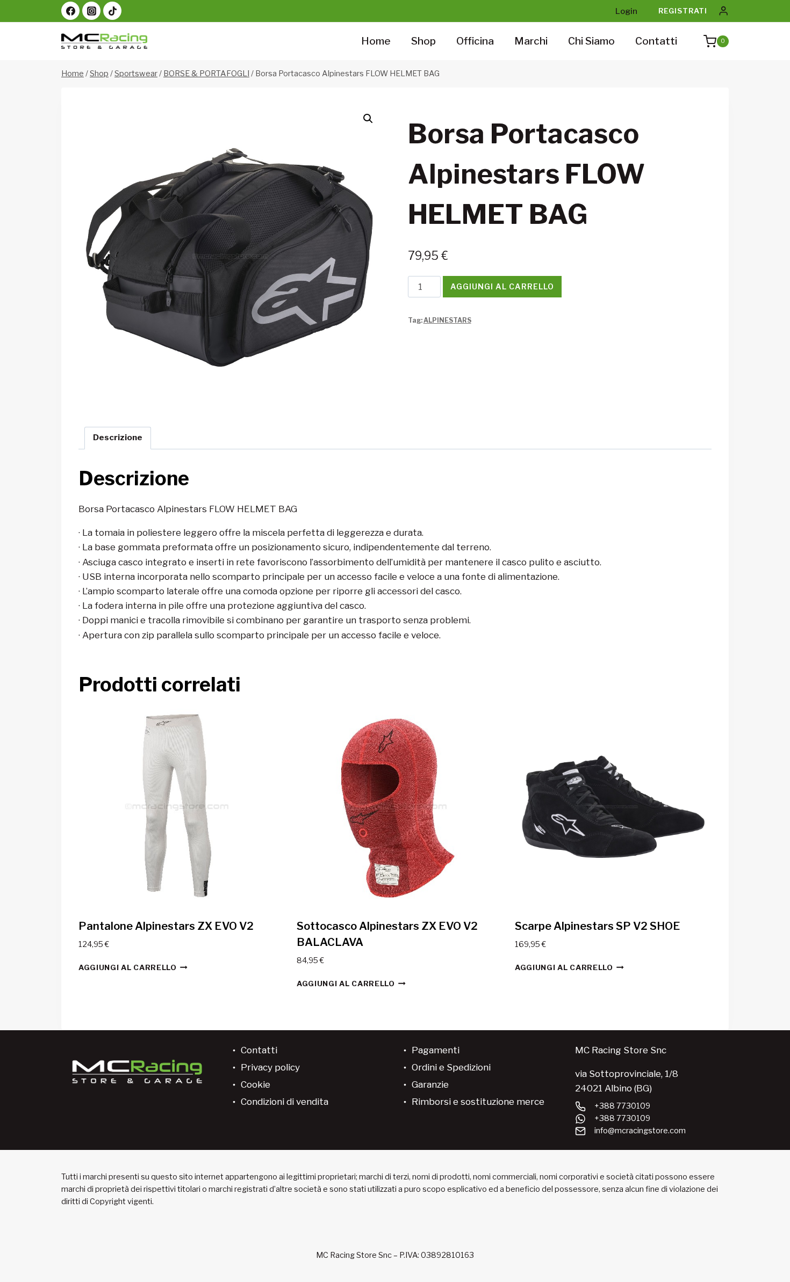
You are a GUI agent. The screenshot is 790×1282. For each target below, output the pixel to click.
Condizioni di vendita (284, 1101)
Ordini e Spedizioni (451, 1067)
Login (626, 11)
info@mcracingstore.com (640, 1130)
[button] (368, 118)
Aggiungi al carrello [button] (127, 967)
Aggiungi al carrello (502, 286)
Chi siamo (591, 41)
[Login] (723, 11)
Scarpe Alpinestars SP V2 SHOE (597, 926)
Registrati (682, 10)
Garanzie (430, 1084)
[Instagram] (91, 11)
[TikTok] (112, 11)
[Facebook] (70, 11)
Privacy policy (270, 1067)
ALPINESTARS (447, 320)
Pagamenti (435, 1050)
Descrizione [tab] (117, 437)
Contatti (656, 41)
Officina (475, 41)
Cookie (255, 1084)
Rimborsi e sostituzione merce (478, 1101)
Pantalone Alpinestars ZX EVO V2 (166, 926)
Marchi (531, 41)
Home (376, 41)
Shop (423, 41)
